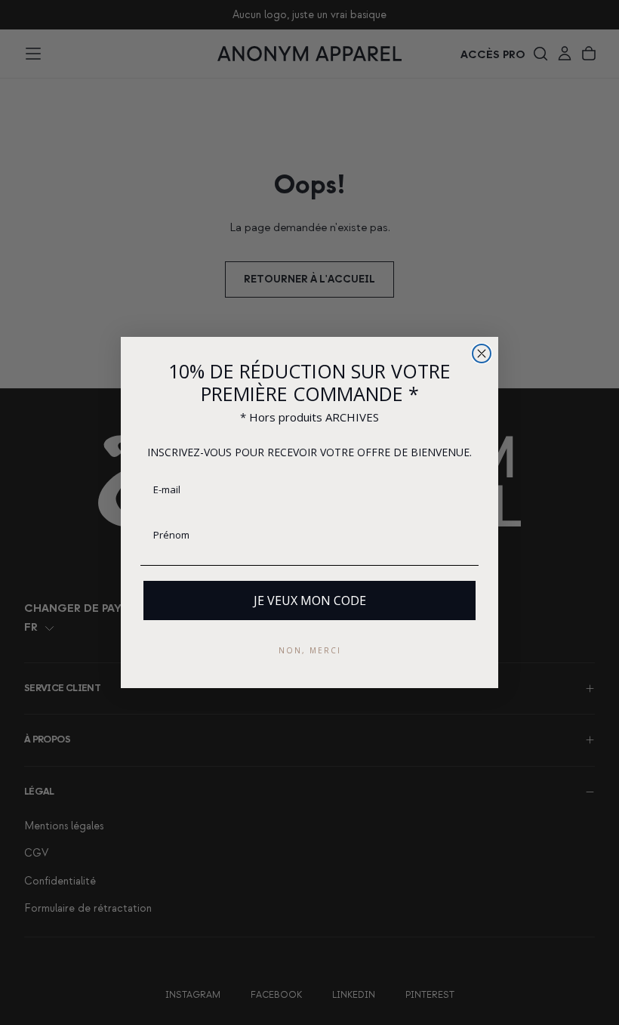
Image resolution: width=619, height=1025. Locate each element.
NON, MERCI (310, 650)
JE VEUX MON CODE (310, 600)
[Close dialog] (482, 353)
